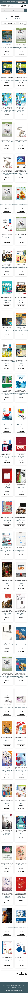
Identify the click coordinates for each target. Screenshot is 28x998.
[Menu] (2, 6)
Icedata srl (13, 990)
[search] (25, 10)
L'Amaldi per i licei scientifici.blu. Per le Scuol (12, 957)
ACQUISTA (7, 54)
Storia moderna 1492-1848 (21, 517)
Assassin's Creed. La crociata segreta (10, 831)
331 (26, 973)
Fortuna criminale (7, 926)
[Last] (23, 973)
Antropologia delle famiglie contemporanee (12, 486)
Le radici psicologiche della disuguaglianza (12, 643)
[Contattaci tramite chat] (19, 5)
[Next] (25, 23)
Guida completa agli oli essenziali (9, 863)
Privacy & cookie (18, 990)
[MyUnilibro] (22, 5)
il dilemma (7, 328)
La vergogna (21, 454)
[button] (25, 5)
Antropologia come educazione (9, 517)
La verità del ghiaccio (7, 894)
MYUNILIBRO (22, 2)
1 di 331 (22, 23)
